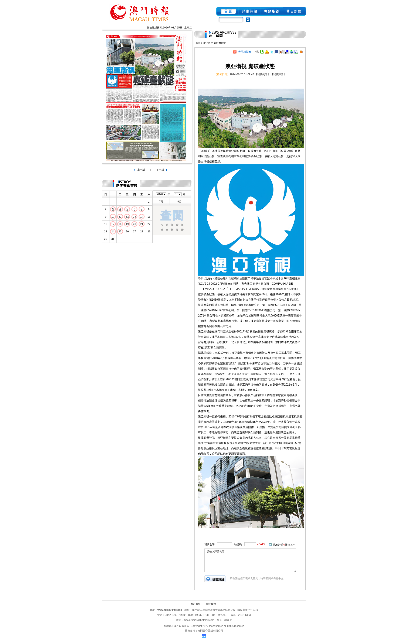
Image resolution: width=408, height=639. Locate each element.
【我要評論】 (278, 74)
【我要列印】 (262, 74)
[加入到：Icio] (286, 51)
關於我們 (211, 603)
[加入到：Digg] (257, 51)
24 (112, 231)
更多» (291, 544)
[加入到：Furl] (301, 51)
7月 (161, 201)
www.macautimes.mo (169, 609)
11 (120, 216)
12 (127, 216)
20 (134, 224)
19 (127, 224)
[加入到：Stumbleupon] (291, 51)
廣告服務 (195, 603)
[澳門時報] (139, 22)
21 (141, 224)
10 (112, 216)
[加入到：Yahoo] (267, 51)
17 (112, 224)
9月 (179, 201)
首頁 (198, 42)
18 (120, 224)
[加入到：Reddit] (281, 51)
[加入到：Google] (296, 51)
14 (141, 216)
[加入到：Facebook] (277, 51)
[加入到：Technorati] (262, 51)
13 (134, 216)
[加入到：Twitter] (272, 51)
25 (120, 231)
